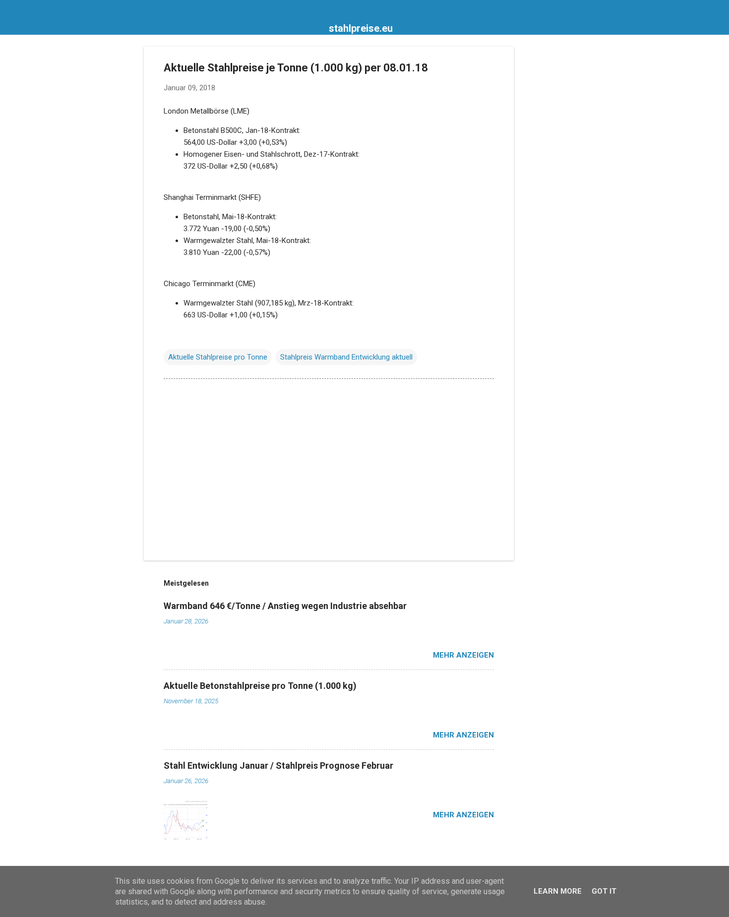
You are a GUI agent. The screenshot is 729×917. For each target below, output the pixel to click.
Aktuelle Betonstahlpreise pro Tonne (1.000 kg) (260, 685)
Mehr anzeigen (463, 655)
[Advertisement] (553, 195)
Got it (604, 891)
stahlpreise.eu (361, 28)
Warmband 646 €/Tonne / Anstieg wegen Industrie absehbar (285, 606)
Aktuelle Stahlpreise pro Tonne (217, 357)
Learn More (558, 891)
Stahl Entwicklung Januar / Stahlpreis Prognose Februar (278, 765)
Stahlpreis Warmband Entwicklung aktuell (346, 357)
